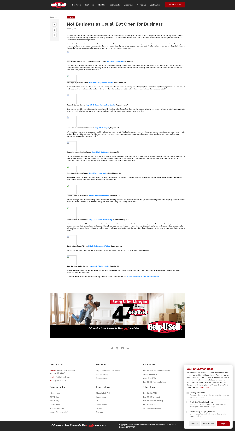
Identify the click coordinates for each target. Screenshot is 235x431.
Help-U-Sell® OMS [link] (150, 393)
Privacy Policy (204, 387)
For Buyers (76, 5)
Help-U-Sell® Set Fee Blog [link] (153, 401)
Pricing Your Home (150, 374)
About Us (101, 5)
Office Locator (175, 5)
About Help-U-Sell (103, 393)
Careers (99, 408)
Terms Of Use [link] (55, 405)
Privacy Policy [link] (55, 393)
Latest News (128, 5)
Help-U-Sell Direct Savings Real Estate (100, 105)
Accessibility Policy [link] (57, 408)
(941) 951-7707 (61, 381)
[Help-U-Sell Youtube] (122, 348)
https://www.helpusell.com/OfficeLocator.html (143, 277)
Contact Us (141, 5)
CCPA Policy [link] (54, 397)
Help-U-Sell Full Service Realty (100, 220)
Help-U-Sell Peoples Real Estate (101, 83)
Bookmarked (155, 5)
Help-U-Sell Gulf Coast (100, 152)
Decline (194, 424)
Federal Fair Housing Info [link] (59, 412)
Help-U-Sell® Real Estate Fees (154, 382)
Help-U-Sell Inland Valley (98, 173)
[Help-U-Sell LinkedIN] (128, 348)
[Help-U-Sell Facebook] (107, 348)
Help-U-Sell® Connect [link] (151, 405)
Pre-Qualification (102, 378)
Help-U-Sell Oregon (102, 128)
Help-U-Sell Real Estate (115, 61)
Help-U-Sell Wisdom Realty (99, 266)
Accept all (223, 424)
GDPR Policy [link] (54, 401)
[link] (54, 24)
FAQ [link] (97, 401)
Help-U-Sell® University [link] (152, 397)
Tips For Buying (102, 374)
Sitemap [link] (99, 412)
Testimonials (114, 5)
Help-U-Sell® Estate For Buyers (108, 371)
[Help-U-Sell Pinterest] (117, 348)
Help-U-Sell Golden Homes (99, 195)
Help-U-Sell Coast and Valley (99, 246)
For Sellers (89, 5)
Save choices (208, 424)
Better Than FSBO (150, 378)
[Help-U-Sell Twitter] (112, 348)
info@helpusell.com (62, 377)
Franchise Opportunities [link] (152, 408)
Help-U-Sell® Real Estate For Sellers (156, 371)
